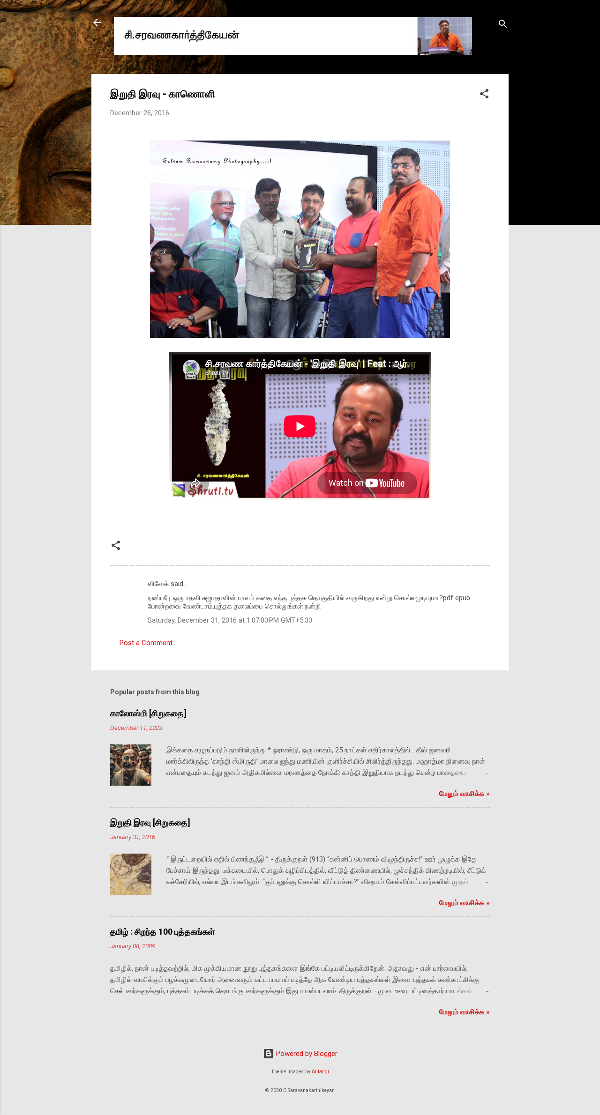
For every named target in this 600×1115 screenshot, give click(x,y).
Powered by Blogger (306, 1053)
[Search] (503, 25)
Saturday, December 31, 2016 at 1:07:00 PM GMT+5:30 (230, 620)
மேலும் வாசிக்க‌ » (464, 793)
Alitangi (320, 1072)
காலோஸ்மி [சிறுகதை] (148, 713)
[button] (484, 95)
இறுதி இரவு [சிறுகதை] (150, 822)
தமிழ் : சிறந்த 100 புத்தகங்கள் (162, 932)
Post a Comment (146, 643)
